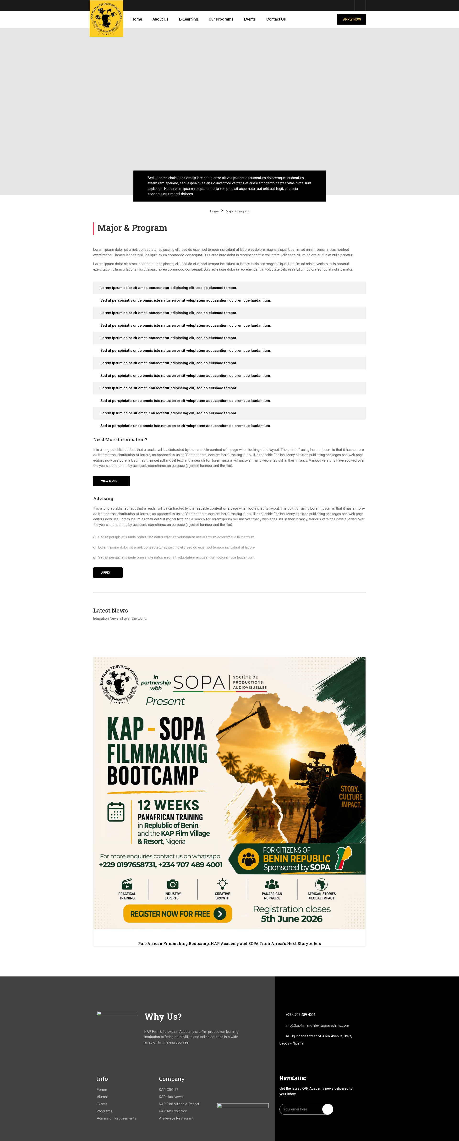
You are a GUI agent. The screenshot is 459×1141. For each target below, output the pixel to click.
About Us (161, 19)
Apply (105, 572)
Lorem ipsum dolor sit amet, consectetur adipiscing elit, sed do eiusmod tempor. (168, 288)
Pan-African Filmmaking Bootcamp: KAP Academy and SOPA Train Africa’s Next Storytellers (229, 943)
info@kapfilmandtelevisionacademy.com (317, 1025)
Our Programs (221, 19)
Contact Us (276, 19)
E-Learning (188, 19)
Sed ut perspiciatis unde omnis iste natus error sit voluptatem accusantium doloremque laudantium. (185, 300)
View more (109, 481)
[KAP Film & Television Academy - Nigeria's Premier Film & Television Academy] (106, 18)
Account (360, 5)
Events (250, 19)
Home (136, 19)
